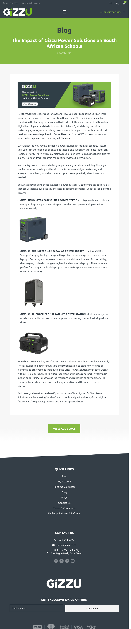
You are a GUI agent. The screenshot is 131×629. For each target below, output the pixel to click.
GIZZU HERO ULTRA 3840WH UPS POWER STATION (49, 200)
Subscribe (92, 608)
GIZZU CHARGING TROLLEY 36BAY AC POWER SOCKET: (52, 250)
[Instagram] (67, 561)
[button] (64, 12)
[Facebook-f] (56, 561)
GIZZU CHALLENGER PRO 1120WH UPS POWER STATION (53, 314)
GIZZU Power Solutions (62, 153)
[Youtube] (73, 561)
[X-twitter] (61, 561)
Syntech (78, 126)
